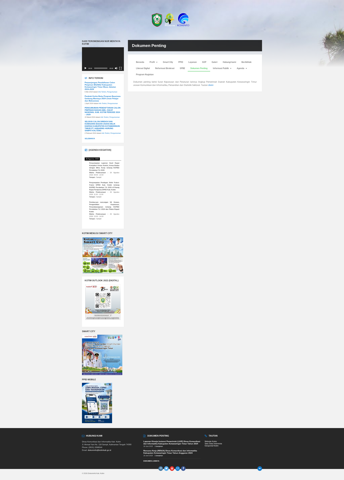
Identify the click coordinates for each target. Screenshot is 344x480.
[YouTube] (172, 468)
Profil (152, 62)
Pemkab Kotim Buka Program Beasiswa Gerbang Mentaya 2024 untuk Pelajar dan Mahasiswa (103, 98)
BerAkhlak (246, 62)
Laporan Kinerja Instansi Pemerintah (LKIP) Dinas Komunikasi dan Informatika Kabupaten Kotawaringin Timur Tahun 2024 (171, 442)
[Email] (177, 468)
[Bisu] (116, 68)
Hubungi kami (229, 62)
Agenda (240, 68)
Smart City (168, 62)
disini (210, 85)
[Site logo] (172, 28)
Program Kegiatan (145, 74)
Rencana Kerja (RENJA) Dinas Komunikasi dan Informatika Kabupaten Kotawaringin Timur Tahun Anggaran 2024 (170, 452)
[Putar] (85, 68)
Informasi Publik (221, 68)
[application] (103, 59)
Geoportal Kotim (211, 446)
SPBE (182, 68)
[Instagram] (160, 468)
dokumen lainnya (151, 461)
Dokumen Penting (198, 68)
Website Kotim (211, 441)
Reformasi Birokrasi (164, 68)
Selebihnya (90, 139)
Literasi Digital (143, 68)
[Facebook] (183, 468)
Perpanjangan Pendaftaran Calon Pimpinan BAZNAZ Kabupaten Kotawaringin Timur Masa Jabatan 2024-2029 (100, 85)
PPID (180, 62)
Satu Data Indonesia (213, 443)
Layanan (192, 62)
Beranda (140, 62)
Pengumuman (112, 92)
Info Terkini (102, 92)
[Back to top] (259, 468)
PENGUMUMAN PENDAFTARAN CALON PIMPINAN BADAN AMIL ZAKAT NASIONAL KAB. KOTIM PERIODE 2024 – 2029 (102, 111)
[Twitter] (166, 468)
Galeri (214, 62)
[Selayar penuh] (120, 68)
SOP (204, 62)
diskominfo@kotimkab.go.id (99, 450)
